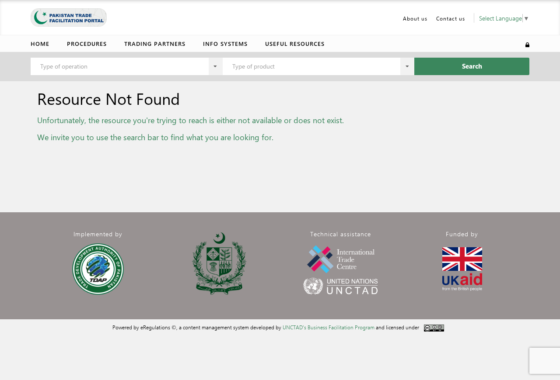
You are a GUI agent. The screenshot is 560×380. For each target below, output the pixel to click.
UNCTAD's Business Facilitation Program (328, 327)
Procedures (87, 43)
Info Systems (225, 43)
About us (415, 18)
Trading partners (155, 43)
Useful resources (295, 43)
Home (40, 43)
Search (472, 66)
